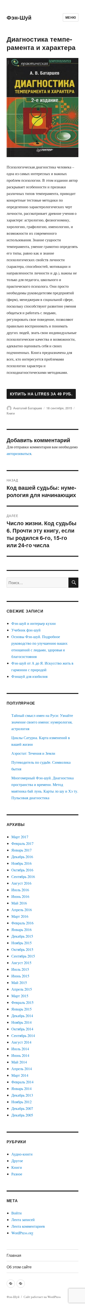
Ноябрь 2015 (21, 942)
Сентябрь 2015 (23, 955)
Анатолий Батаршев (27, 408)
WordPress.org (22, 1232)
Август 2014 (21, 1042)
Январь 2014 (21, 1088)
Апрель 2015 (21, 989)
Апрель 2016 (21, 909)
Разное (16, 1173)
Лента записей (23, 1219)
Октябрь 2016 (22, 869)
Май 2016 (19, 902)
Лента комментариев (28, 1226)
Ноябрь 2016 (21, 863)
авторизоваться (19, 453)
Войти (16, 1212)
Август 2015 (21, 962)
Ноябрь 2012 (21, 1101)
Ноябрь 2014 (21, 1022)
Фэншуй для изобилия (29, 676)
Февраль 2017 (22, 843)
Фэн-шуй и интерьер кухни (33, 623)
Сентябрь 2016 (23, 876)
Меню (70, 17)
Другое (17, 1160)
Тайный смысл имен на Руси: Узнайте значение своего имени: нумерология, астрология (42, 722)
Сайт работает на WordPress (42, 1297)
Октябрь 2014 (22, 1028)
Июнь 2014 (20, 1055)
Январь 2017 (21, 849)
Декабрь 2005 (22, 1114)
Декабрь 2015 (22, 936)
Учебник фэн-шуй (26, 629)
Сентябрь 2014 (23, 1035)
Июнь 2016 (20, 896)
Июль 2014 (20, 1048)
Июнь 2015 (20, 975)
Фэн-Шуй (19, 17)
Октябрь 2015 (22, 949)
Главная (14, 1255)
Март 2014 (19, 1075)
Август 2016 (21, 883)
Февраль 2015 (22, 1002)
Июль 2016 (20, 889)
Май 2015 (19, 982)
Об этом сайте (19, 1267)
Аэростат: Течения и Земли (33, 753)
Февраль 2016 (22, 922)
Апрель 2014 (21, 1068)
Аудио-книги (22, 1154)
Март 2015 (19, 995)
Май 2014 (19, 1061)
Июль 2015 (20, 969)
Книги (11, 413)
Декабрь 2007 (22, 1108)
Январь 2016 (21, 929)
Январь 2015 (21, 1008)
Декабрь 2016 (22, 856)
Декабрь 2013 (22, 1095)
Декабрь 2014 (22, 1015)
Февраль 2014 (22, 1081)
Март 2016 (19, 916)
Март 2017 (19, 836)
